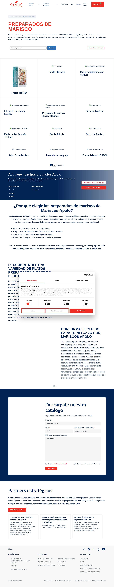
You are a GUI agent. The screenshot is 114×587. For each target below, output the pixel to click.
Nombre (48, 420)
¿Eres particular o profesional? (84, 427)
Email (47, 427)
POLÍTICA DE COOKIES (82, 580)
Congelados (18, 16)
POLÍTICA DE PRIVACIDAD (63, 580)
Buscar (51, 48)
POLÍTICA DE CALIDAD (99, 580)
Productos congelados (46, 4)
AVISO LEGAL (48, 580)
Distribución (64, 4)
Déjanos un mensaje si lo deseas (56, 435)
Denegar (33, 310)
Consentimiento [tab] (32, 280)
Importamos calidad (16, 510)
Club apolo (84, 4)
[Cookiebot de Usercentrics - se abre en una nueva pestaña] (85, 275)
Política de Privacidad (60, 463)
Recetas (78, 4)
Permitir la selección (57, 310)
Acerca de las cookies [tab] (82, 280)
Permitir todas (81, 310)
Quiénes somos (31, 4)
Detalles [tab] (57, 280)
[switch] (47, 304)
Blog (72, 4)
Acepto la (57, 463)
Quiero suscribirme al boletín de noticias (88, 463)
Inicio (12, 16)
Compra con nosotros (93, 187)
